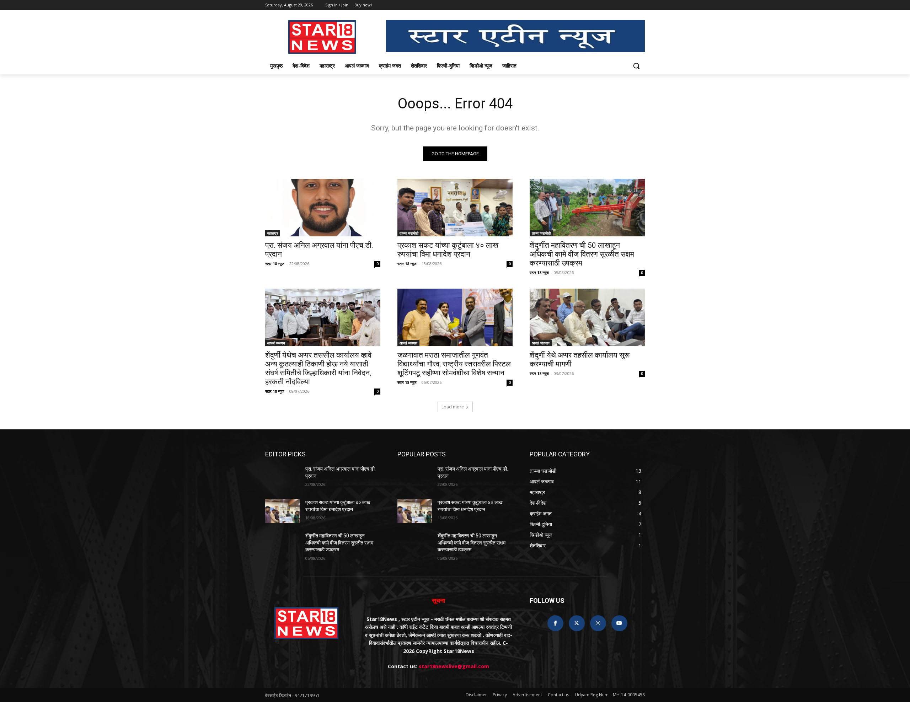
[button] (636, 65)
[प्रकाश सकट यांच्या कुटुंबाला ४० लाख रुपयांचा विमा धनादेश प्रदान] (455, 207)
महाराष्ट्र (272, 233)
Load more (452, 407)
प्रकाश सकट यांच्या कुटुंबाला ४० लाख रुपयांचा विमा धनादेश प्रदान (447, 249)
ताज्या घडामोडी (409, 233)
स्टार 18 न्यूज (274, 263)
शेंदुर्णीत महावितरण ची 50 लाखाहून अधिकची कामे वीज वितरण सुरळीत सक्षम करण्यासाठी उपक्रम (582, 254)
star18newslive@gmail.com (454, 666)
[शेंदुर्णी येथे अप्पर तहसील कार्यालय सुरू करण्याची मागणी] (587, 317)
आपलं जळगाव (276, 343)
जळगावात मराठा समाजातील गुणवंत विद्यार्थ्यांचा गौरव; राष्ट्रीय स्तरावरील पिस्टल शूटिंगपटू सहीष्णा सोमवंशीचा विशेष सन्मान (454, 364)
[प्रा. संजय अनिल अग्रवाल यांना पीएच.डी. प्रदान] (322, 207)
